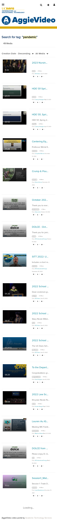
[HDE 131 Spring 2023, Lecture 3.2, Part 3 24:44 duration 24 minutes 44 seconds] (14, 92)
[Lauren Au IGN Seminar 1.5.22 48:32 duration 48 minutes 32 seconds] (14, 425)
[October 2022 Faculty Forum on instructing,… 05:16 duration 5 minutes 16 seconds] (14, 203)
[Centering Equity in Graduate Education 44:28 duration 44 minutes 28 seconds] (14, 145)
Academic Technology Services (38, 518)
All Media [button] (40, 54)
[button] (4, 5)
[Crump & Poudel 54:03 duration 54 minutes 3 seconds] (14, 175)
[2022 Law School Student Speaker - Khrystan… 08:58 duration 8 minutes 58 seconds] (14, 398)
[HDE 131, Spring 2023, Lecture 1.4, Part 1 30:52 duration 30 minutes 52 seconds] (14, 118)
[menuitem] (41, 5)
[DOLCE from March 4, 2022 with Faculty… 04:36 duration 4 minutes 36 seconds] (14, 452)
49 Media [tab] (7, 43)
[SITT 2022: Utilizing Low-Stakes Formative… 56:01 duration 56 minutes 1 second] (14, 260)
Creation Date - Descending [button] (16, 54)
